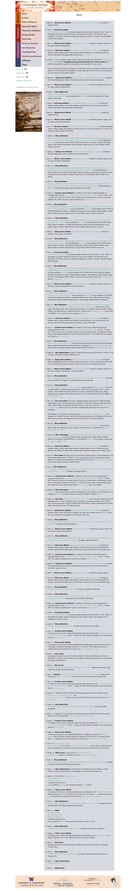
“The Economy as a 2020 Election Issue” (93, 414)
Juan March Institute (103, 792)
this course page (89, 199)
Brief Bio (20, 77)
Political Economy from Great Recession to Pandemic (86, 151)
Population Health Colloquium (103, 460)
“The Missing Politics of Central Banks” (60, 626)
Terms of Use (96, 885)
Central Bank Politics (53, 746)
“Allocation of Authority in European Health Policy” (64, 828)
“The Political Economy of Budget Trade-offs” (62, 589)
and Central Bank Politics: (55, 778)
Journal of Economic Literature (88, 755)
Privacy (88, 885)
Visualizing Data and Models (80, 43)
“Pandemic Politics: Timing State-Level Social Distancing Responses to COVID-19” (73, 425)
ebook (84, 785)
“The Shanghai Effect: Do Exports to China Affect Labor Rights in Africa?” (71, 706)
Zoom (104, 512)
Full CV (19, 69)
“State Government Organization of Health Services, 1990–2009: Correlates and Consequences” (77, 762)
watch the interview (75, 716)
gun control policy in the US (56, 697)
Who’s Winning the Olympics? (57, 32)
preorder (62, 821)
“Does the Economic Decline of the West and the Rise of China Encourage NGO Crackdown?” (76, 378)
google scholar (23, 80)
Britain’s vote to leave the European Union (60, 695)
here (107, 647)
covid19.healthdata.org (54, 396)
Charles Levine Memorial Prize (80, 746)
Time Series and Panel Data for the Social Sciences (85, 23)
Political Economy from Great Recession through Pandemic (88, 77)
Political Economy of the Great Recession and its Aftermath (88, 563)
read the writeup (88, 716)
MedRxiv (90, 439)
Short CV (20, 73)
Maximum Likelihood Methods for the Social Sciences (85, 50)
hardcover (62, 785)
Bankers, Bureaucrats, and (62, 743)
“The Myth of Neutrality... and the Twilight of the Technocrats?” (80, 674)
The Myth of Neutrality (54, 780)
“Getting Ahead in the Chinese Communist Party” (63, 854)
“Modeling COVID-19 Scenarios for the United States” (64, 387)
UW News (84, 313)
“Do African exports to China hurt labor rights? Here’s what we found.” (69, 667)
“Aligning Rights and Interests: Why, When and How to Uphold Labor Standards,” (73, 803)
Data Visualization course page (90, 649)
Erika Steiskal (97, 880)
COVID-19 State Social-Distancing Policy (76, 499)
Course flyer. (87, 55)
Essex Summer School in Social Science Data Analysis (81, 195)
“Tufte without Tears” (54, 863)
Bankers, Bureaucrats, (70, 776)
